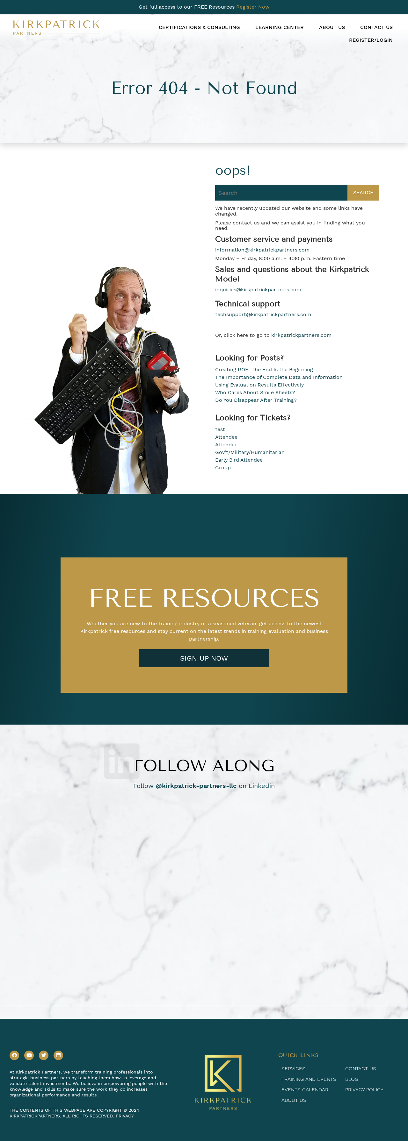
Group (223, 467)
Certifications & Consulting (199, 27)
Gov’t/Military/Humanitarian (250, 452)
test (220, 429)
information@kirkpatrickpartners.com (262, 250)
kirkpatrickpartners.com (301, 335)
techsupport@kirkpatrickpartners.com (263, 314)
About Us (332, 27)
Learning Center (279, 27)
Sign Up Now (204, 658)
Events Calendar (304, 1090)
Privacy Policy (364, 1090)
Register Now (252, 7)
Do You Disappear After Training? (256, 400)
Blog (351, 1079)
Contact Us (376, 27)
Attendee (226, 437)
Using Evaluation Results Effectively (259, 385)
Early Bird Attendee (239, 460)
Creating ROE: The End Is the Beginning (264, 369)
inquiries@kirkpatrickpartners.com (258, 290)
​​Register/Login (371, 40)
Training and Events (308, 1079)
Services (293, 1069)
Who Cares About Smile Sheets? (255, 392)
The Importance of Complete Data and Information (279, 377)
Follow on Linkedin (204, 786)
